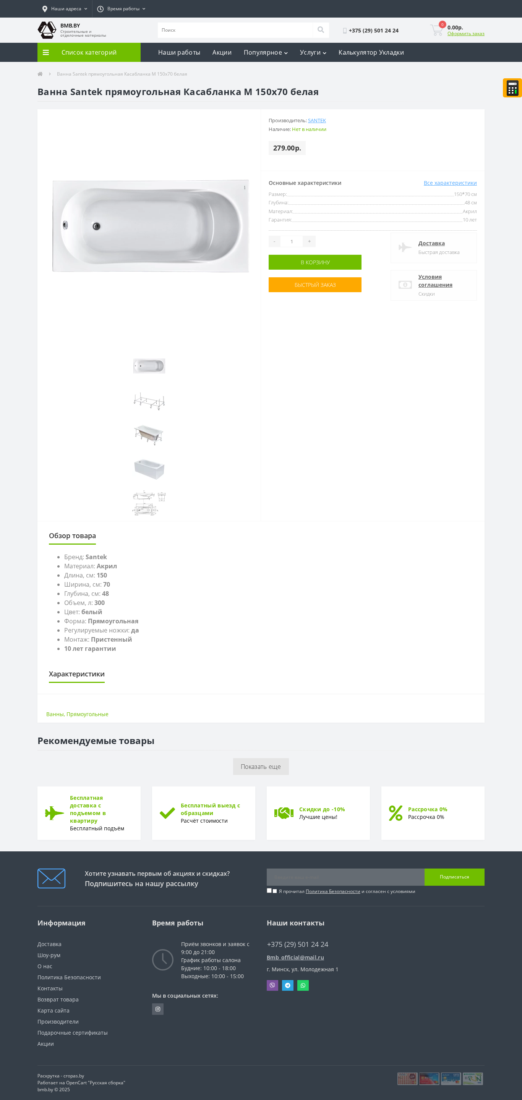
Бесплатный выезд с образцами (210, 809)
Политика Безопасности (333, 891)
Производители (58, 1021)
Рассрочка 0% (428, 809)
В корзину (292, 262)
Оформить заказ (466, 33)
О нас (44, 966)
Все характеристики (450, 182)
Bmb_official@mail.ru (295, 957)
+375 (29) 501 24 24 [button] (297, 944)
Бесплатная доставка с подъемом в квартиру (88, 809)
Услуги (310, 52)
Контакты (50, 988)
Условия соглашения (435, 280)
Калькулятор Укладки (371, 52)
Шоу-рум (48, 955)
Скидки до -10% (322, 809)
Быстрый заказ (292, 284)
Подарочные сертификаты (72, 1032)
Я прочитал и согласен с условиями (347, 891)
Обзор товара (72, 535)
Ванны (55, 714)
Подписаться (454, 877)
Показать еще (261, 766)
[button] (64, 9)
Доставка (431, 243)
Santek (317, 120)
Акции (222, 52)
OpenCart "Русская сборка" (95, 1082)
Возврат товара (58, 999)
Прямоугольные (87, 714)
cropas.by (73, 1075)
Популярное (263, 52)
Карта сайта (53, 1010)
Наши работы (179, 52)
